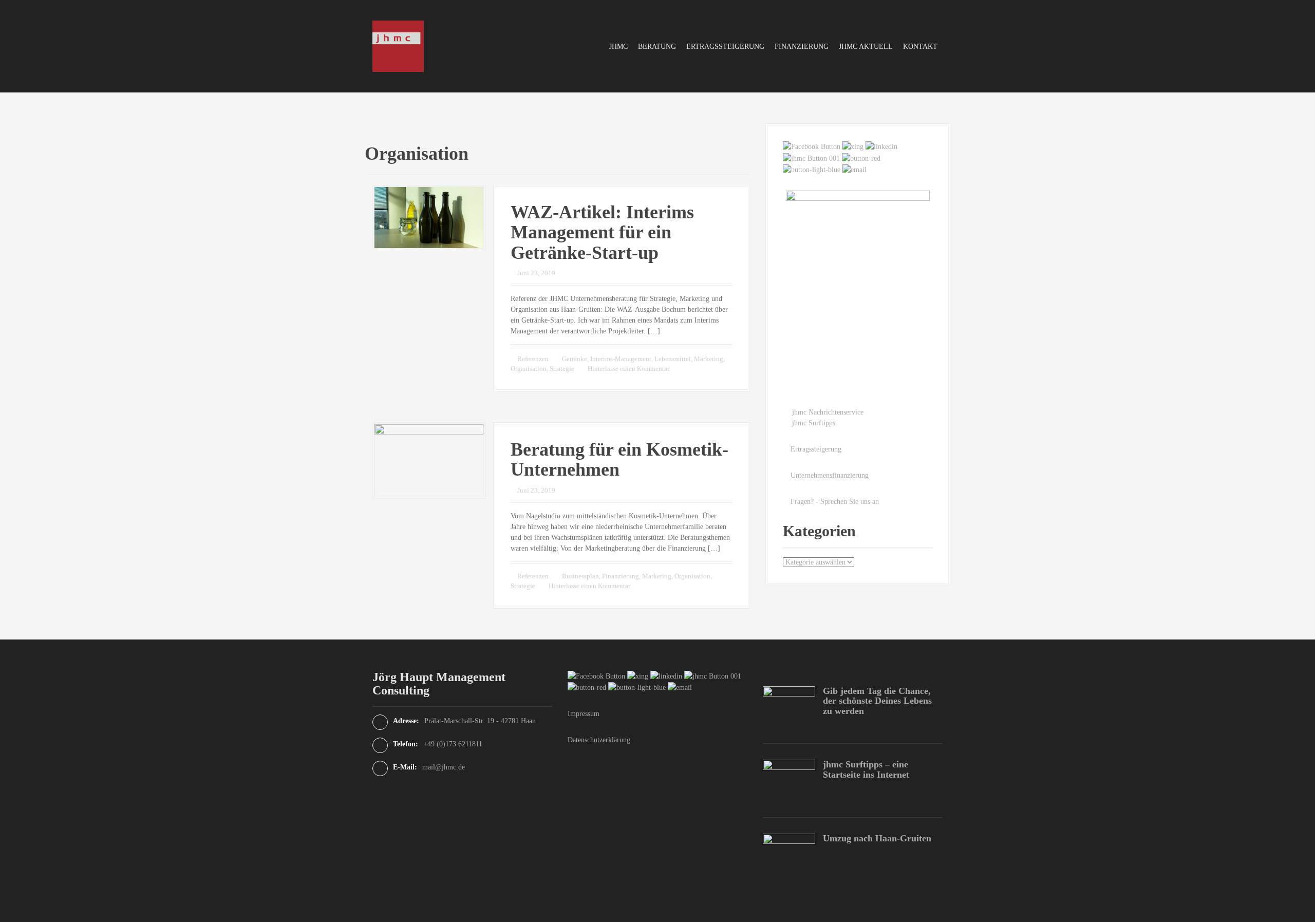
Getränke (574, 359)
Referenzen (533, 359)
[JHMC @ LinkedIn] (881, 146)
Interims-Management (620, 359)
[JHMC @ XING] (852, 146)
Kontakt (920, 46)
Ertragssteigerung (725, 46)
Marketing (708, 359)
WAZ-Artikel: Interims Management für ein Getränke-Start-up (602, 232)
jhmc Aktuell (866, 46)
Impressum (583, 714)
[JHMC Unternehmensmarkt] (811, 169)
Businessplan (580, 576)
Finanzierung (802, 46)
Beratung (657, 46)
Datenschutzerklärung (599, 740)
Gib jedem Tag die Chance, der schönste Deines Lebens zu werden (877, 701)
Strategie (562, 368)
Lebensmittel (672, 359)
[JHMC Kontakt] (854, 169)
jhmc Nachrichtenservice (827, 412)
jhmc (618, 46)
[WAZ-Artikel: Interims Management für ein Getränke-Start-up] (428, 216)
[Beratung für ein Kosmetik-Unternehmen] (428, 460)
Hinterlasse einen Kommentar (628, 368)
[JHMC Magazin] (861, 157)
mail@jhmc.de (443, 767)
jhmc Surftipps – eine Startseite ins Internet (866, 769)
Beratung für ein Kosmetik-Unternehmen (619, 459)
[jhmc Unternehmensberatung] (398, 45)
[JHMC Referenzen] (811, 157)
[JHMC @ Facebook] (811, 146)
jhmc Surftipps (813, 423)
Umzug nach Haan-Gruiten (877, 838)
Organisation (529, 368)
